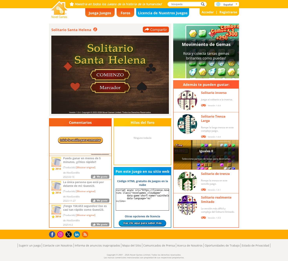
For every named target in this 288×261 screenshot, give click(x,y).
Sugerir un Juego (30, 245)
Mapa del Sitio (131, 245)
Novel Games (59, 8)
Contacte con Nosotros (57, 245)
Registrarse (228, 12)
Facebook (53, 234)
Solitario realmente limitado (216, 199)
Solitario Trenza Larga (213, 118)
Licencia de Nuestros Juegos (162, 13)
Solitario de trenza (215, 174)
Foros (125, 13)
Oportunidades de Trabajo (222, 245)
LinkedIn (77, 234)
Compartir (158, 29)
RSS (85, 234)
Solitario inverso (214, 93)
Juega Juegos (100, 13)
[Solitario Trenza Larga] (187, 124)
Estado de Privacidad (255, 245)
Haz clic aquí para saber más (142, 223)
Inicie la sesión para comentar (80, 140)
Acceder (208, 12)
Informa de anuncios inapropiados (97, 245)
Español (228, 4)
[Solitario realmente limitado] (187, 205)
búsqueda (204, 4)
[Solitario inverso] (187, 100)
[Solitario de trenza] (187, 181)
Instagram (60, 234)
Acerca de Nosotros (190, 245)
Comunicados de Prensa (159, 245)
